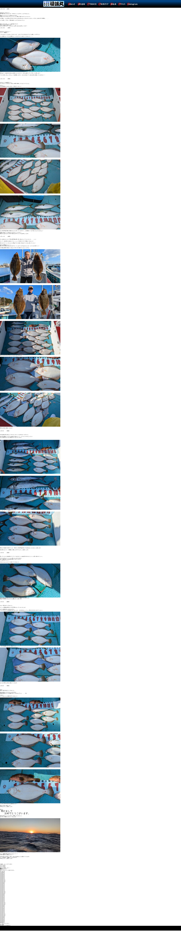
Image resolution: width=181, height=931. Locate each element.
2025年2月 (2, 889)
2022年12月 (2, 913)
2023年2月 (2, 912)
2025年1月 (2, 890)
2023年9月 (2, 905)
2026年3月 (2, 877)
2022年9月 (2, 916)
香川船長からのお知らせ (5, 925)
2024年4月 (2, 898)
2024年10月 (2, 893)
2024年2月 (2, 900)
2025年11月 (2, 880)
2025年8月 (2, 883)
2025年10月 (2, 881)
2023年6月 (2, 908)
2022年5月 (2, 920)
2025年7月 (2, 884)
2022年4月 (2, 921)
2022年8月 (2, 917)
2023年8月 (2, 906)
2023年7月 (2, 907)
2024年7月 (2, 896)
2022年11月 (2, 914)
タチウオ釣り (3, 865)
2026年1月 (2, 879)
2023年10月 (2, 904)
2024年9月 (2, 894)
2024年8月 (2, 895)
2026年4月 (2, 876)
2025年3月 (2, 888)
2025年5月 (2, 886)
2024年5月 (2, 897)
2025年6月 (2, 885)
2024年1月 (2, 901)
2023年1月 (2, 913)
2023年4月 (2, 910)
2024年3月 (2, 899)
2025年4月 (2, 887)
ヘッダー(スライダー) (4, 923)
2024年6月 (2, 896)
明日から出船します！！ (5, 867)
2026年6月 (2, 874)
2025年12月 (2, 879)
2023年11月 (2, 903)
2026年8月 (2, 872)
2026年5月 (2, 875)
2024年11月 (2, 892)
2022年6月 (2, 919)
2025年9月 (2, 882)
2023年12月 (2, 902)
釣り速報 (2, 924)
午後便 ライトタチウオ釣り (6, 864)
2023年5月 (2, 909)
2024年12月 (2, 891)
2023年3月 (2, 911)
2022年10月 (2, 915)
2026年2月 (2, 878)
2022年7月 (2, 918)
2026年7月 (2, 873)
